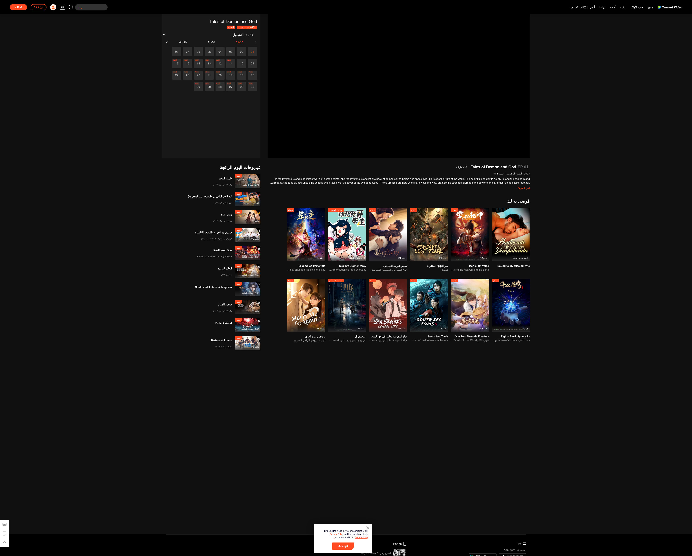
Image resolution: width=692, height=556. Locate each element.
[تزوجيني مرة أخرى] (306, 305)
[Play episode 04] (220, 51)
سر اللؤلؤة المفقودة (437, 266)
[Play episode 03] (230, 51)
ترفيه (623, 7)
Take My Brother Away (352, 266)
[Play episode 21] (209, 75)
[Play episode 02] (241, 51)
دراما (602, 7)
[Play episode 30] (198, 86)
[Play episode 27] (230, 86)
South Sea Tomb (438, 336)
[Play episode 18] (241, 75)
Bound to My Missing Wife (513, 266)
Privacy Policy (336, 533)
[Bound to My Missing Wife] (511, 234)
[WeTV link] (670, 7)
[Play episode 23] (187, 75)
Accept (343, 546)
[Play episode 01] (252, 51)
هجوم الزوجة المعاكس (395, 266)
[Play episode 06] (198, 51)
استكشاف (577, 7)
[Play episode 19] (230, 75)
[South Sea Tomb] (429, 305)
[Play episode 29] (209, 86)
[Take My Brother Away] (347, 234)
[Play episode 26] (241, 86)
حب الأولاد (637, 7)
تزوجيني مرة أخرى (315, 336)
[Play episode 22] (198, 75)
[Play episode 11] (230, 63)
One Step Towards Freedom (472, 336)
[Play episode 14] (198, 63)
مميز (650, 7)
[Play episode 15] (187, 63)
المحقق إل (360, 336)
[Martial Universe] (470, 234)
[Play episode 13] (209, 63)
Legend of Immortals (311, 266)
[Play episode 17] (252, 75)
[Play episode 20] (220, 75)
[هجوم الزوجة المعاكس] (388, 234)
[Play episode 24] (176, 75)
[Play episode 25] (252, 86)
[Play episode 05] (209, 51)
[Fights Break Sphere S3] (511, 305)
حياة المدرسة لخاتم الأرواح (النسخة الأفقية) (384, 336)
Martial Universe (479, 266)
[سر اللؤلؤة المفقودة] (429, 234)
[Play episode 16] (176, 63)
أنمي (592, 7)
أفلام (613, 7)
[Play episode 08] (176, 51)
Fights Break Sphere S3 (515, 336)
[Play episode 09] (252, 63)
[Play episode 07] (187, 51)
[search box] (80, 7)
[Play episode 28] (220, 86)
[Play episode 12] (220, 63)
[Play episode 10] (241, 63)
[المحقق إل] (347, 305)
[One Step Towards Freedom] (470, 305)
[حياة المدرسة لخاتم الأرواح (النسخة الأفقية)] (388, 305)
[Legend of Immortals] (306, 234)
